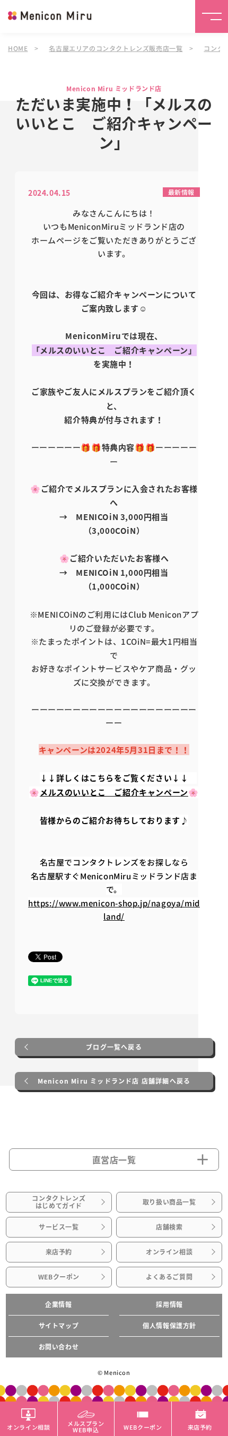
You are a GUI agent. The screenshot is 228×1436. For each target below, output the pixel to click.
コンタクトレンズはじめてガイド (58, 1201)
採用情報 (169, 1304)
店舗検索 (169, 1227)
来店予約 (59, 1252)
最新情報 (181, 191)
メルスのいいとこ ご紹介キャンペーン (114, 792)
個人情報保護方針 (169, 1325)
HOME (18, 48)
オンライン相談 (169, 1252)
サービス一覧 (59, 1227)
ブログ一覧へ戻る (114, 1047)
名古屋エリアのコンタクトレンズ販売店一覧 (115, 48)
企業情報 (58, 1304)
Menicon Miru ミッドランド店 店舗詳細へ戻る (114, 1081)
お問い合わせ (59, 1347)
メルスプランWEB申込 (85, 1426)
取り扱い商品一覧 (169, 1202)
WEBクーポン (59, 1277)
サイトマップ (59, 1325)
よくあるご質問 (169, 1277)
